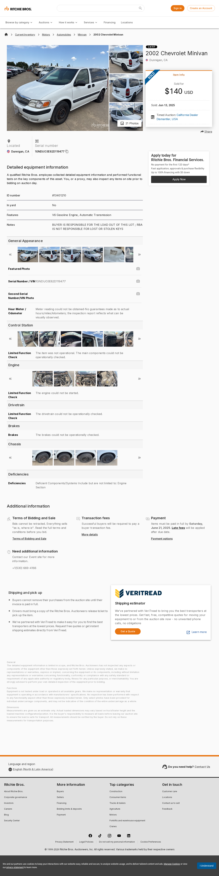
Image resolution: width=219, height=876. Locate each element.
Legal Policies (86, 842)
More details (90, 535)
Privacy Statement (64, 842)
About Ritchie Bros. (13, 791)
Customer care (169, 791)
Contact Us (202, 766)
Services (89, 22)
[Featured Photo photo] (138, 268)
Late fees (178, 528)
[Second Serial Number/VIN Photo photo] (138, 293)
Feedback (167, 809)
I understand (207, 865)
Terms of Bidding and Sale (29, 539)
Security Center (12, 820)
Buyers (60, 791)
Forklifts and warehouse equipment (127, 820)
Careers (8, 809)
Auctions (44, 22)
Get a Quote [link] (128, 631)
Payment (61, 814)
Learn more (199, 632)
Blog (6, 814)
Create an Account (201, 8)
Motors (113, 814)
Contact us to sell (171, 803)
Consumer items (118, 797)
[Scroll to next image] (139, 254)
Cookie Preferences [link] (150, 842)
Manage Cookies (172, 864)
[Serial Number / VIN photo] (138, 281)
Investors (9, 803)
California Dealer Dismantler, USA (177, 117)
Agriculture (115, 809)
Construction (116, 791)
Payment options (162, 539)
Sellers (60, 797)
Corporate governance (15, 797)
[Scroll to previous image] (10, 254)
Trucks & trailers (118, 803)
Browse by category (17, 22)
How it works (66, 22)
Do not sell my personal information (117, 842)
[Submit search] (140, 8)
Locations (127, 22)
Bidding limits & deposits (69, 809)
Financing (109, 22)
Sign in (177, 8)
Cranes (113, 826)
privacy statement (15, 867)
